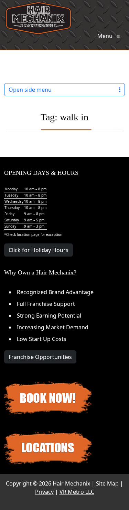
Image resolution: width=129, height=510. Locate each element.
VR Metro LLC (77, 492)
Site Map (107, 483)
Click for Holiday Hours (38, 250)
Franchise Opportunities (40, 357)
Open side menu (30, 89)
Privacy (44, 492)
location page (28, 234)
